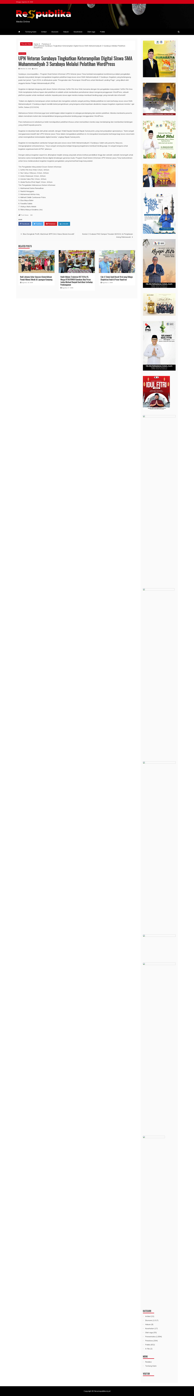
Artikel (43, 32)
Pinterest (51, 224)
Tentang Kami (30, 32)
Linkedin (64, 224)
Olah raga (91, 32)
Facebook (25, 224)
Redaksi (148, 1362)
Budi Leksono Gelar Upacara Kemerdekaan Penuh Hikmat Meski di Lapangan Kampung (36, 278)
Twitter (38, 224)
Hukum (66, 32)
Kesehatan (78, 32)
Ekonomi (54, 32)
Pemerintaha (150, 1336)
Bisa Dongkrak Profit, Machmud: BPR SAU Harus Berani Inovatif (48, 234)
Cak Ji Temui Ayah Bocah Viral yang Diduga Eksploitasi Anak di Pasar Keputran (117, 278)
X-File (147, 1349)
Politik (102, 32)
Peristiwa (22, 53)
